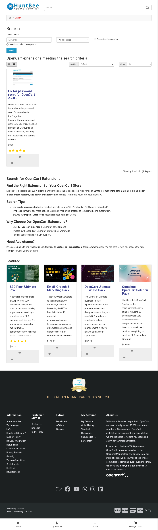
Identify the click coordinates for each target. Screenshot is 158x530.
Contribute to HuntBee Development (13, 468)
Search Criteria (12, 35)
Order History (87, 425)
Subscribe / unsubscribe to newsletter (88, 437)
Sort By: (74, 64)
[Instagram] (92, 489)
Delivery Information (16, 441)
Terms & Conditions (15, 460)
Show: (122, 64)
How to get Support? (16, 433)
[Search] (147, 8)
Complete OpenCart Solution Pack (135, 290)
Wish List (85, 429)
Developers (61, 421)
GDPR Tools (37, 432)
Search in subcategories (107, 39)
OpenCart (20, 509)
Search (18, 18)
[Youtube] (76, 489)
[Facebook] (67, 489)
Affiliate (60, 425)
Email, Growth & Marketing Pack (58, 288)
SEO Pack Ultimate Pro (23, 288)
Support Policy (13, 437)
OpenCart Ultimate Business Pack (97, 288)
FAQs (9, 429)
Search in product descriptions (23, 44)
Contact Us (36, 424)
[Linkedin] (100, 489)
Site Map (35, 428)
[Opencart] (58, 489)
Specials (60, 429)
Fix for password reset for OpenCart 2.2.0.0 (21, 94)
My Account (87, 421)
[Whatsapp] (85, 489)
